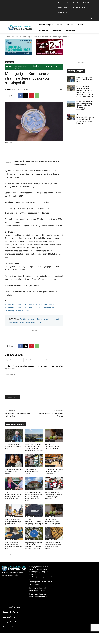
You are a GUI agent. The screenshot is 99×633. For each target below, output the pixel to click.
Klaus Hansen (11, 89)
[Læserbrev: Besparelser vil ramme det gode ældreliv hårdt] (14, 435)
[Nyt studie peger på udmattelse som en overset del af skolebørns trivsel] (14, 533)
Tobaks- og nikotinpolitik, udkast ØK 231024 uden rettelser (30, 304)
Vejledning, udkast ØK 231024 (18, 311)
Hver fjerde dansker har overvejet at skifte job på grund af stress (13, 522)
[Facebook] (20, 95)
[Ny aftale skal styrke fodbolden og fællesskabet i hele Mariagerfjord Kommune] (54, 483)
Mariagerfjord (16, 37)
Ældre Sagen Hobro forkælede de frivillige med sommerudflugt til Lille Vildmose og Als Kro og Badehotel (85, 119)
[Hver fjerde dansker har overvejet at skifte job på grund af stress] (14, 510)
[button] (91, 18)
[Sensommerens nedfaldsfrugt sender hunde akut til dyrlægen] (54, 435)
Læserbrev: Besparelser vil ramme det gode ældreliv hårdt (13, 447)
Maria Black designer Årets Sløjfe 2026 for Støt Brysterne (14, 472)
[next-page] (10, 554)
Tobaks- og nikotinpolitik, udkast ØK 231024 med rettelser (30, 307)
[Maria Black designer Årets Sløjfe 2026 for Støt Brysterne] (14, 460)
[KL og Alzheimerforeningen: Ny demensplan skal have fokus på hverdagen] (14, 483)
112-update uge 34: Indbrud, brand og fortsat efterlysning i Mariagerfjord (34, 522)
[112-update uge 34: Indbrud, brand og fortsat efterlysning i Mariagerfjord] (34, 510)
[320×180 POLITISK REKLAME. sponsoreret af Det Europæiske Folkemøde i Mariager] (18, 54)
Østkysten (29, 539)
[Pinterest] (31, 95)
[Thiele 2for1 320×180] (49, 54)
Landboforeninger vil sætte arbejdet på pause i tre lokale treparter (54, 472)
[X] (25, 95)
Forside (7, 37)
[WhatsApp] (37, 95)
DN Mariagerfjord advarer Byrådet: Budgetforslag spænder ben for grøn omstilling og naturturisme (84, 106)
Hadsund (48, 489)
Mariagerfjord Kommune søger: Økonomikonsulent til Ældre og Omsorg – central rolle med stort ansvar (33, 497)
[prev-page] (6, 554)
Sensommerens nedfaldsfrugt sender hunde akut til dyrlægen (53, 447)
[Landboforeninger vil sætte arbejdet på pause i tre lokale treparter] (54, 460)
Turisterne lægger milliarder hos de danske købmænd (33, 472)
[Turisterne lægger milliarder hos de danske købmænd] (34, 460)
